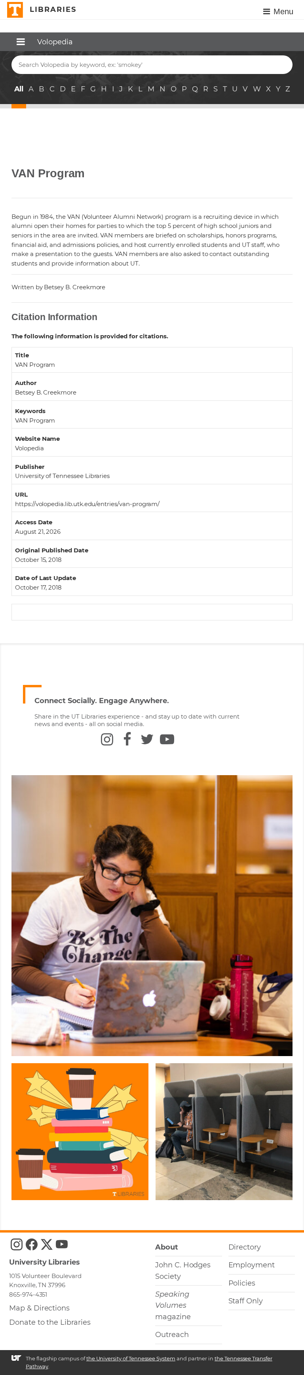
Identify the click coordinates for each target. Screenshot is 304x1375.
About (166, 1247)
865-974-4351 (28, 1294)
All (19, 89)
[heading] (42, 39)
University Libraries (44, 1262)
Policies (242, 1283)
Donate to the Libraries (50, 1322)
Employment (251, 1265)
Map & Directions (39, 1308)
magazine (173, 1305)
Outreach (172, 1334)
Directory (244, 1247)
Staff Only (245, 1301)
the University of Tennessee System (130, 1358)
